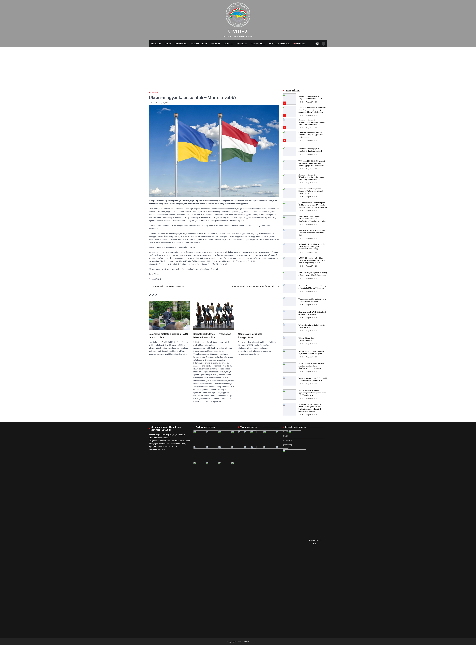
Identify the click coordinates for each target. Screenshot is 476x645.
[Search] (323, 44)
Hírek (168, 44)
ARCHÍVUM (287, 441)
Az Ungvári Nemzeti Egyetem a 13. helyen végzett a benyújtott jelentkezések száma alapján (311, 246)
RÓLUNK (286, 432)
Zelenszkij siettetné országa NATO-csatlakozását (169, 336)
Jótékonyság (258, 44)
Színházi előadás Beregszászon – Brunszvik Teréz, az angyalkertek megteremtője (310, 134)
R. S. (152, 103)
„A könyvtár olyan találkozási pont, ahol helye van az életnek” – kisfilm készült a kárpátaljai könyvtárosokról (312, 205)
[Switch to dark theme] (317, 43)
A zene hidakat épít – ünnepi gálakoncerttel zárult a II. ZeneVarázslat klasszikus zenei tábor (312, 219)
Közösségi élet (199, 44)
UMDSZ (238, 31)
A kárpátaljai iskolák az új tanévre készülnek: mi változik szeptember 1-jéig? (312, 232)
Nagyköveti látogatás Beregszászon (250, 336)
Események (181, 44)
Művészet (242, 44)
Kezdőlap (156, 44)
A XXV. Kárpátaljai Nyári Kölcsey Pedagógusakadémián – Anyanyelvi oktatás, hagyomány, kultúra (311, 260)
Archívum (153, 93)
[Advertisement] (238, 65)
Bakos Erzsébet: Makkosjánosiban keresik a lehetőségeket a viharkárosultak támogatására (311, 366)
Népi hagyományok (279, 44)
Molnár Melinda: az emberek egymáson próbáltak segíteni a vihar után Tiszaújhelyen (312, 393)
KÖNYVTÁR (287, 445)
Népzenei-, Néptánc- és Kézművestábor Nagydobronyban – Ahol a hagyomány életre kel (311, 122)
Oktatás (228, 44)
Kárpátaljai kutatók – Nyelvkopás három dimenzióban (212, 336)
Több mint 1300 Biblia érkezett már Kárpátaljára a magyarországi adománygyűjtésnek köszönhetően (312, 109)
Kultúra (215, 44)
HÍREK (285, 436)
